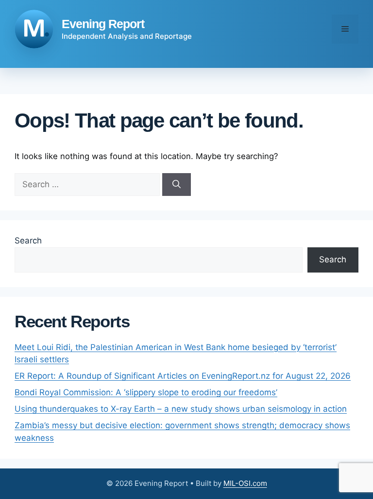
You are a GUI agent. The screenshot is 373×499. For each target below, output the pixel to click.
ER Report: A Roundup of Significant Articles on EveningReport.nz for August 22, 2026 (183, 376)
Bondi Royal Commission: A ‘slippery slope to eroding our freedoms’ (146, 392)
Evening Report (103, 24)
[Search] (176, 184)
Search (28, 240)
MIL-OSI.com (245, 483)
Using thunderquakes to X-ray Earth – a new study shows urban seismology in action (181, 409)
